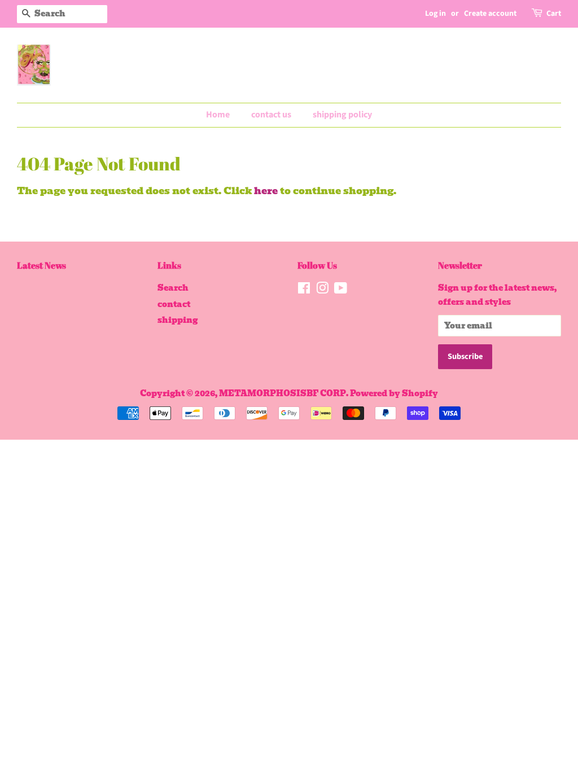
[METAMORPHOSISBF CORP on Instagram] (322, 290)
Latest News (41, 265)
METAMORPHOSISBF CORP (282, 393)
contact (173, 304)
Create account (490, 13)
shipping (177, 320)
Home (218, 114)
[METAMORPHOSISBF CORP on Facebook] (303, 290)
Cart (553, 13)
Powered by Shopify (394, 393)
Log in (435, 13)
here (266, 191)
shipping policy (342, 114)
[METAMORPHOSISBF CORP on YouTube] (340, 290)
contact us (271, 114)
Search (173, 288)
